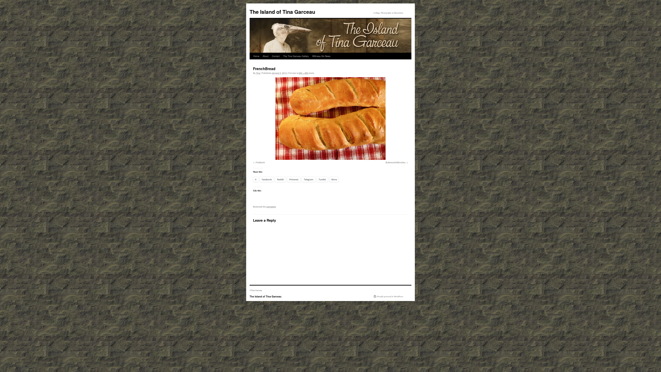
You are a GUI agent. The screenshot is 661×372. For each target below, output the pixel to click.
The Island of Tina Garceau (282, 11)
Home (256, 56)
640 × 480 (303, 72)
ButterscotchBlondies (395, 162)
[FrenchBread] (330, 118)
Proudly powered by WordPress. (390, 296)
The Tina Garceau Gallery (296, 56)
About (266, 56)
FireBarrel (260, 162)
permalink (271, 206)
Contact (276, 56)
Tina (258, 72)
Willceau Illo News (321, 56)
